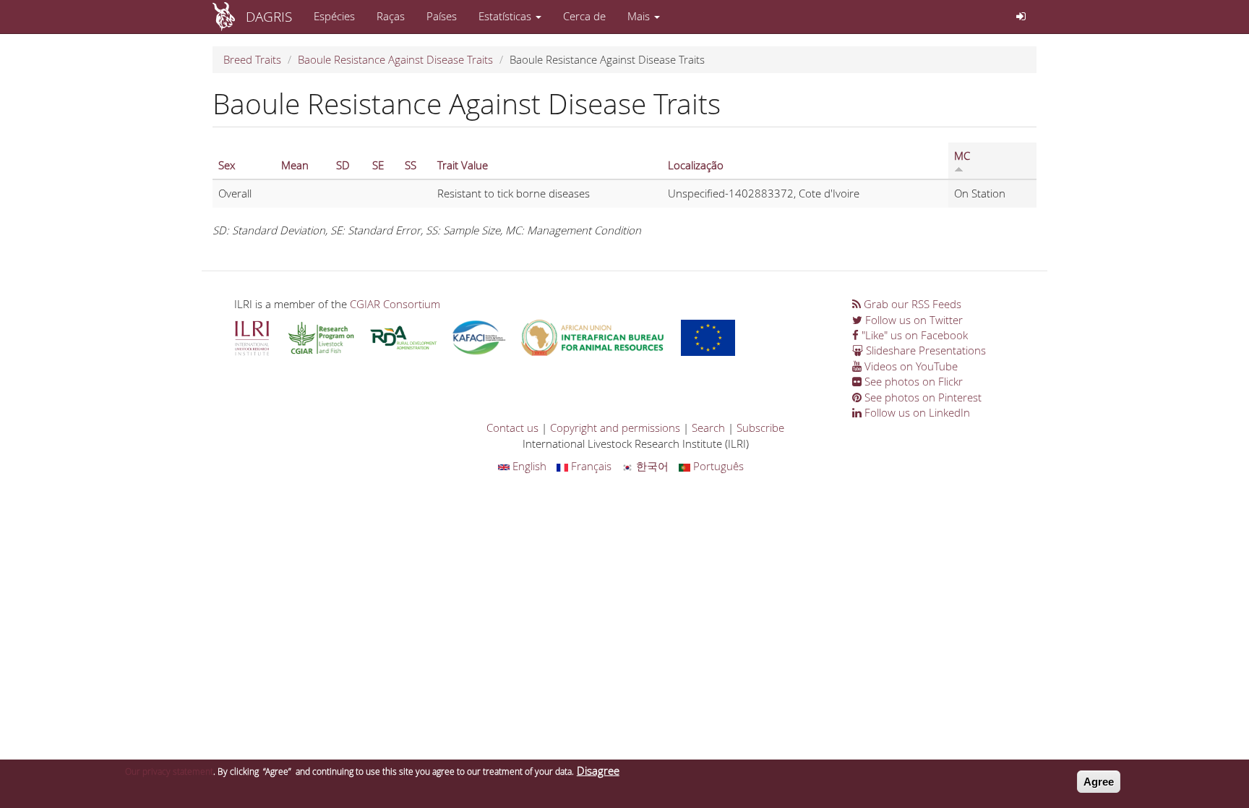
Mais (640, 16)
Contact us (512, 427)
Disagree (598, 770)
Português (717, 466)
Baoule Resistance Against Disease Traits (395, 59)
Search (708, 427)
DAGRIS (269, 16)
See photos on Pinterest (922, 397)
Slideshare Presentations (924, 350)
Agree (1098, 781)
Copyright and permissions (615, 427)
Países (441, 16)
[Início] (229, 16)
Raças (391, 16)
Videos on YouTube (910, 366)
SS (410, 165)
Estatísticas (506, 16)
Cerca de (584, 16)
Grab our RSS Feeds (911, 304)
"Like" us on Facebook (913, 335)
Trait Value (462, 165)
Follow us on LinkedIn (916, 412)
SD (343, 165)
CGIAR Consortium (395, 304)
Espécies (334, 16)
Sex (226, 165)
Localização (696, 165)
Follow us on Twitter (912, 319)
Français (589, 466)
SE (378, 165)
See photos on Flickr (912, 381)
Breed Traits (252, 59)
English (528, 466)
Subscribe (760, 427)
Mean (295, 165)
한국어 (651, 466)
